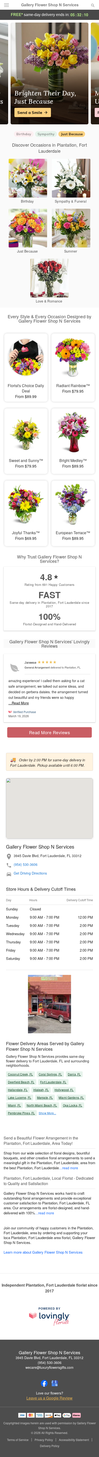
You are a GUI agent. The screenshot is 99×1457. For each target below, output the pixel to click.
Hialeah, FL (41, 1090)
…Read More (18, 703)
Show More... (47, 1113)
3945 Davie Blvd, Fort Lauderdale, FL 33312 (49, 1357)
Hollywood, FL (64, 1090)
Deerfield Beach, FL (21, 1082)
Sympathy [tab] (46, 134)
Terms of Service (18, 1439)
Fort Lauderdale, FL (53, 1082)
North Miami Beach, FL (42, 1105)
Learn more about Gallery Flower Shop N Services (43, 1252)
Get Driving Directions (30, 873)
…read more (68, 1167)
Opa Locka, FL (72, 1105)
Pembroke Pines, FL (21, 1113)
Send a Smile (29, 112)
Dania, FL (74, 1074)
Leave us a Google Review (49, 1398)
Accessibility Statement (74, 1439)
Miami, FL (14, 1105)
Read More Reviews (49, 732)
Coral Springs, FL (50, 1074)
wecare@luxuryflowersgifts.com (49, 1367)
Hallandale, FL (18, 1090)
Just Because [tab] (72, 134)
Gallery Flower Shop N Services (50, 5)
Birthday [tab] (23, 134)
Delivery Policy (49, 1445)
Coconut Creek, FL (20, 1074)
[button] (88, 1446)
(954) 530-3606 (25, 864)
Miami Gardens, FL (71, 1097)
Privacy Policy (44, 1439)
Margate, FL (45, 1097)
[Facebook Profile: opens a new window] (44, 1383)
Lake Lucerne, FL (19, 1097)
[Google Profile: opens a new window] (54, 1383)
